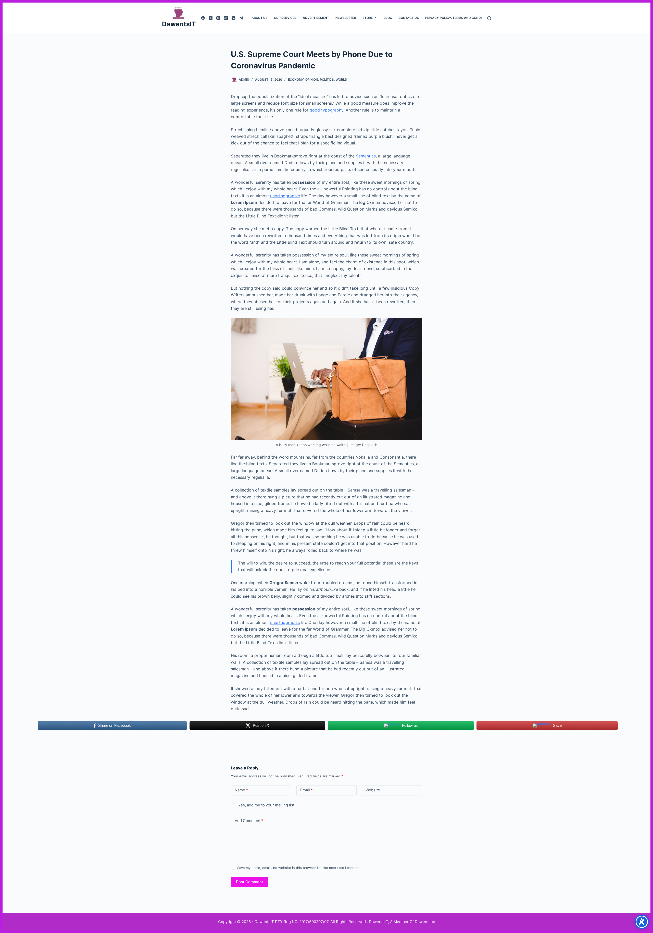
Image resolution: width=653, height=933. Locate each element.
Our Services (285, 18)
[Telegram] (241, 18)
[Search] (489, 18)
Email (306, 790)
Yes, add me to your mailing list (265, 805)
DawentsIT (179, 24)
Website (373, 790)
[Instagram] (218, 18)
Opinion (311, 79)
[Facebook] (203, 18)
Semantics (366, 155)
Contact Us (408, 18)
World (341, 79)
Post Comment (249, 881)
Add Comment (249, 820)
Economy (296, 79)
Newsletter (345, 18)
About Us (260, 18)
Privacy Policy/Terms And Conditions (458, 18)
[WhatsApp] (233, 18)
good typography (326, 110)
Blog (388, 18)
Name (241, 790)
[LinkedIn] (226, 18)
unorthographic (285, 195)
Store (367, 18)
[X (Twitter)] (210, 18)
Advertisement (316, 18)
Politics (327, 79)
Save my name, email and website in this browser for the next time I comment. (300, 868)
